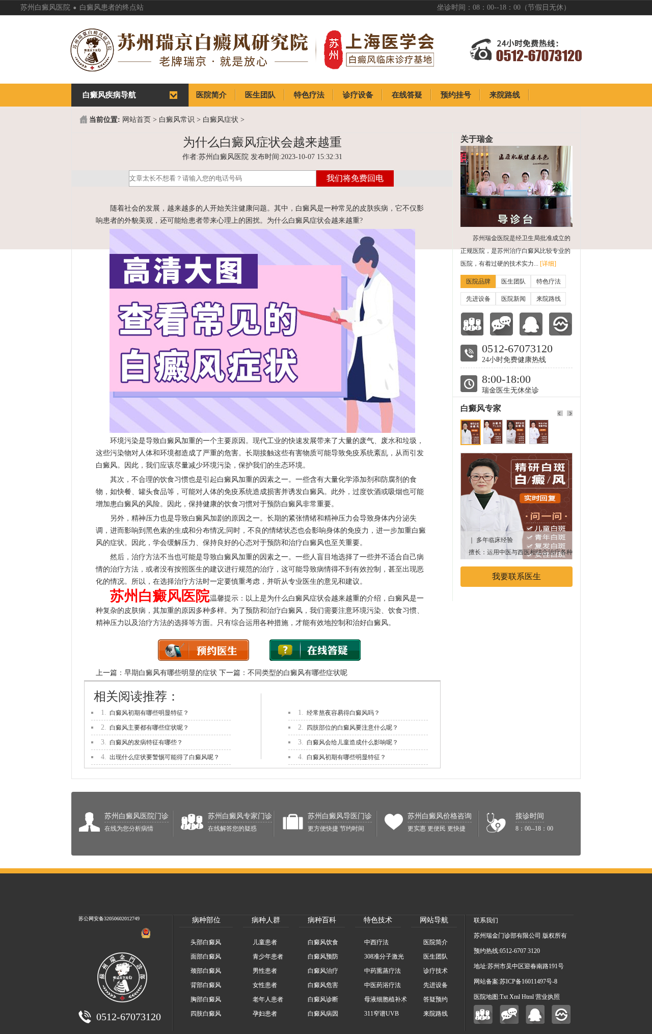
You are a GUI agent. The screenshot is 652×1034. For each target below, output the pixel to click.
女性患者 (265, 985)
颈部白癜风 (206, 970)
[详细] (548, 263)
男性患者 (265, 970)
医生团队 (513, 281)
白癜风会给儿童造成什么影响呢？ (352, 742)
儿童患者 (265, 942)
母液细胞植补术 (385, 999)
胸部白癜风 (206, 999)
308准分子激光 (384, 956)
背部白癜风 (206, 985)
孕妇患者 (265, 1013)
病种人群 (266, 920)
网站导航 (434, 920)
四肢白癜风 (206, 1013)
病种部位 (206, 920)
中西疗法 (376, 942)
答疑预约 (435, 999)
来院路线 (548, 298)
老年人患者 (268, 999)
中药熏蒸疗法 (382, 970)
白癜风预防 (323, 956)
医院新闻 (513, 298)
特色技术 (378, 920)
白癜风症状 (220, 119)
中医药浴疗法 (382, 985)
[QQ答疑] (535, 1014)
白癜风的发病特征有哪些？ (146, 742)
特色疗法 (548, 281)
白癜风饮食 (323, 942)
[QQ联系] (531, 324)
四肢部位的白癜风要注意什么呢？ (352, 727)
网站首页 (136, 119)
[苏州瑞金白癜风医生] (516, 458)
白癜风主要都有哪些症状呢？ (149, 727)
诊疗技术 (435, 970)
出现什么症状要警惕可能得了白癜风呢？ (165, 757)
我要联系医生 (516, 576)
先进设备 (478, 298)
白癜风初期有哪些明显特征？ (149, 712)
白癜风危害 (323, 985)
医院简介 (435, 942)
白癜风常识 (177, 119)
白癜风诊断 (323, 999)
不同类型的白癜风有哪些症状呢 (297, 673)
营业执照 (547, 996)
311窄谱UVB (381, 1013)
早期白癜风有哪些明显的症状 (170, 673)
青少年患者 (268, 956)
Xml (514, 996)
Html (528, 996)
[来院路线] (560, 324)
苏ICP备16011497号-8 (528, 981)
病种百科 (322, 920)
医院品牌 (478, 281)
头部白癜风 (206, 942)
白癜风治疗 (323, 970)
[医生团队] (471, 324)
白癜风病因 (323, 1013)
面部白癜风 (206, 956)
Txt (504, 996)
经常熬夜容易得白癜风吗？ (343, 712)
